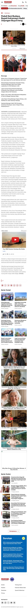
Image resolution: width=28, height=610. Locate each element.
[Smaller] (21, 24)
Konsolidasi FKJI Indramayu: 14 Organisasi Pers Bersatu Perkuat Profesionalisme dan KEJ (18, 505)
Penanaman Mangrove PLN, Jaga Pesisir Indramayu (20, 322)
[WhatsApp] (14, 285)
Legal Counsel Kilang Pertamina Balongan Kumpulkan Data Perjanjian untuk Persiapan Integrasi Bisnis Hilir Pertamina (12, 90)
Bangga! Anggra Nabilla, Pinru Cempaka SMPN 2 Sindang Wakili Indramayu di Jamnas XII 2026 (19, 488)
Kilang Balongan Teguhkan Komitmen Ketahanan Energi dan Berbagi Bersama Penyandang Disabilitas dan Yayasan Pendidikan (7, 304)
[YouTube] (11, 602)
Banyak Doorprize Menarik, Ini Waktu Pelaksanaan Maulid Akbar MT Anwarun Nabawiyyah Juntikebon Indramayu (13, 549)
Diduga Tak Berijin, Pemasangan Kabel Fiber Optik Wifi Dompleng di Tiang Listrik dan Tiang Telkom (13, 562)
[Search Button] (25, 2)
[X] (5, 285)
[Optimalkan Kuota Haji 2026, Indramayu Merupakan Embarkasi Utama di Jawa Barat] (21, 296)
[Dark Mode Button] (22, 2)
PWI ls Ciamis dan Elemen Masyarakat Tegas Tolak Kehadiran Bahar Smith (12, 543)
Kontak (3, 584)
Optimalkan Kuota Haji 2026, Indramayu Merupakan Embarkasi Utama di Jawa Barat (20, 304)
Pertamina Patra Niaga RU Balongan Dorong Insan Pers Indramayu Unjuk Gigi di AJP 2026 (18, 479)
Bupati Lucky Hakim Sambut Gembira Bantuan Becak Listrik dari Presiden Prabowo (7, 340)
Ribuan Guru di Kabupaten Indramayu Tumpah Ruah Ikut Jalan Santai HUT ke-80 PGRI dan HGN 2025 (14, 79)
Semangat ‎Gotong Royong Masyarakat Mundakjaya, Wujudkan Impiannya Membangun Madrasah (7, 322)
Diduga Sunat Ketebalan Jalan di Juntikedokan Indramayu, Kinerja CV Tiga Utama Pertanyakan (18, 514)
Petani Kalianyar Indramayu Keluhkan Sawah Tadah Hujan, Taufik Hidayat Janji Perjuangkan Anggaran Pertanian (19, 496)
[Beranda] (2, 13)
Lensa (13, 5)
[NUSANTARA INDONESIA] (8, 2)
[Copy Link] (20, 285)
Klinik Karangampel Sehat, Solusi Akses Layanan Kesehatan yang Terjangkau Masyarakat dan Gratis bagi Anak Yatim (13, 555)
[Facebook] (2, 285)
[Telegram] (8, 285)
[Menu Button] (2, 2)
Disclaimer (3, 590)
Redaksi (3, 587)
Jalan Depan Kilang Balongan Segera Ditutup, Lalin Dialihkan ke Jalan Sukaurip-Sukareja (14, 99)
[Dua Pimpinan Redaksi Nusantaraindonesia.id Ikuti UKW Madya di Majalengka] (6, 523)
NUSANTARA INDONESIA (10, 606)
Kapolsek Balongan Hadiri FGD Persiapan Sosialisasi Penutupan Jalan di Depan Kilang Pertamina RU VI (12, 105)
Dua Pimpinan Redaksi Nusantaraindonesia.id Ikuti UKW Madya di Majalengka (18, 522)
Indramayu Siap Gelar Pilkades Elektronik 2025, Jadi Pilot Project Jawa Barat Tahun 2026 (13, 568)
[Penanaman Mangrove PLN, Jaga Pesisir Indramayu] (21, 314)
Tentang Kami (18, 584)
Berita (4, 5)
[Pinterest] (11, 285)
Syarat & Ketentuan (19, 590)
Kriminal (1, 513)
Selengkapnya (13, 531)
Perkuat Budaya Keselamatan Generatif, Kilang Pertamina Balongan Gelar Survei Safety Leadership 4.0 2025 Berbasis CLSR (12, 84)
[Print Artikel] (17, 285)
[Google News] (14, 602)
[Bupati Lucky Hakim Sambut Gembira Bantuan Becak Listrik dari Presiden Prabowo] (7, 332)
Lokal (1, 478)
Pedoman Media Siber (20, 587)
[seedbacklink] (12, 579)
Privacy (3, 593)
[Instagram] (5, 602)
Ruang (21, 5)
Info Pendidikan (1, 490)
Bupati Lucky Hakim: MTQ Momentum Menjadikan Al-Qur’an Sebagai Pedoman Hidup (13, 95)
